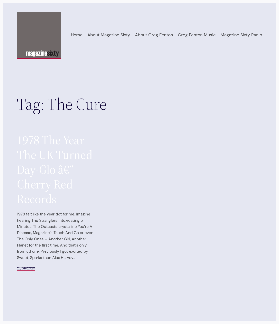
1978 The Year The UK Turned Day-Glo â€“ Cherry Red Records (54, 169)
